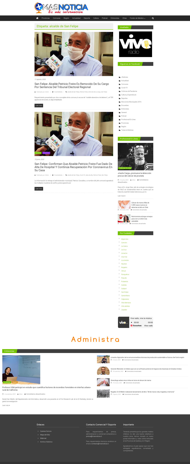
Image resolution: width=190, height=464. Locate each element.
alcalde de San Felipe (73, 92)
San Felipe (104, 92)
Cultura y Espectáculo (128, 95)
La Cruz (123, 250)
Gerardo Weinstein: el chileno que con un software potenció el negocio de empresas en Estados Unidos (146, 369)
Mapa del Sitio (45, 435)
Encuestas (125, 105)
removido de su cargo (94, 92)
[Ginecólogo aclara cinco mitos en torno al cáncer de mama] (103, 382)
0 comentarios (58, 92)
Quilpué (123, 288)
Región (66, 18)
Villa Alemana (126, 303)
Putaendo (124, 281)
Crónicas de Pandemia (129, 91)
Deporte (87, 18)
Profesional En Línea (128, 119)
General (124, 112)
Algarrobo (124, 239)
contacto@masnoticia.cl (100, 444)
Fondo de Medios (137, 18)
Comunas (56, 18)
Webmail (43, 438)
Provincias (46, 18)
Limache (124, 253)
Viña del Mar (125, 306)
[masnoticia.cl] (37, 18)
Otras (124, 18)
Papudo (124, 278)
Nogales (124, 267)
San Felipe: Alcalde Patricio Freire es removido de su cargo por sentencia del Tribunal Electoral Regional (72, 85)
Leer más (121, 196)
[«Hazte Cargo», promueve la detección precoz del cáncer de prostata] (135, 156)
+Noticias (124, 77)
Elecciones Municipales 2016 (131, 102)
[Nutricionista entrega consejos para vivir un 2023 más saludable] (124, 218)
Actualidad (76, 18)
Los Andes (125, 260)
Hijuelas (124, 264)
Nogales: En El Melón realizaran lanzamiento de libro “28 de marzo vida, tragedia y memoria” (142, 392)
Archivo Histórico (46, 442)
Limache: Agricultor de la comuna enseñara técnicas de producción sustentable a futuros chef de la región (147, 357)
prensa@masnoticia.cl (94, 436)
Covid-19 (38, 153)
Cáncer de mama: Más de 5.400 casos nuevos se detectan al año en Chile (140, 205)
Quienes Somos (45, 431)
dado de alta (89, 175)
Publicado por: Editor (42, 92)
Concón (124, 243)
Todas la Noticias (127, 130)
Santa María (125, 295)
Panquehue (125, 274)
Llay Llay (124, 257)
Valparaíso (125, 299)
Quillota (124, 285)
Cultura (96, 18)
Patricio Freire (84, 92)
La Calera (124, 246)
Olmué (123, 271)
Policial (104, 18)
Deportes (124, 98)
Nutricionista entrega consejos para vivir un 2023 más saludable (142, 219)
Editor (133, 180)
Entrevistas (115, 18)
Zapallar (124, 310)
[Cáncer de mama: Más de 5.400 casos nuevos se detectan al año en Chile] (124, 204)
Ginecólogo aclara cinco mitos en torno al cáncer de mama (131, 380)
